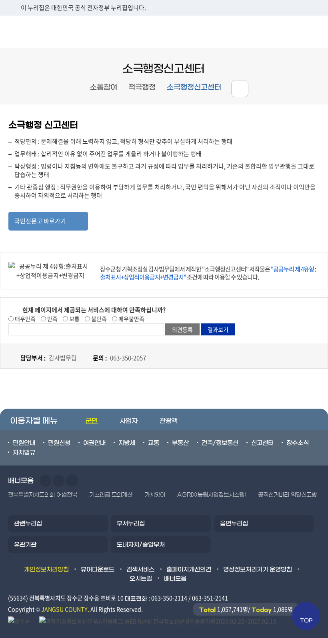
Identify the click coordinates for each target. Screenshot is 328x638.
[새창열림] (19, 620)
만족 (52, 319)
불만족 (98, 319)
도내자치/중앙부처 (141, 544)
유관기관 (25, 544)
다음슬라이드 (59, 481)
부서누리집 (131, 523)
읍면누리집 (234, 523)
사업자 (129, 421)
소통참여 (103, 87)
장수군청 (32, 32)
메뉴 (276, 31)
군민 (92, 421)
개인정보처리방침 (46, 569)
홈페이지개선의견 (188, 569)
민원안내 (24, 443)
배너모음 (175, 578)
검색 (312, 31)
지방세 (126, 443)
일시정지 (72, 481)
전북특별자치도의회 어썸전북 (42, 495)
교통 (153, 443)
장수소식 (297, 443)
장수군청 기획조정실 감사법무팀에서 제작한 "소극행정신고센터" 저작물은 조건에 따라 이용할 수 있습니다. (208, 273)
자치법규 (24, 452)
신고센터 (262, 443)
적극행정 (142, 87)
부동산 (180, 443)
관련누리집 (28, 523)
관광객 (169, 421)
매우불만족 (130, 319)
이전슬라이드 (46, 481)
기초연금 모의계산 (110, 495)
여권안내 (94, 443)
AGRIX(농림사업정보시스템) (211, 495)
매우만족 (25, 319)
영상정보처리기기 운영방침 (257, 569)
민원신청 (59, 443)
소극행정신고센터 (194, 87)
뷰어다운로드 (97, 569)
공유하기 (239, 88)
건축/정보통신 (220, 443)
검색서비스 (140, 569)
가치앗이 (154, 495)
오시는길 (141, 578)
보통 (74, 319)
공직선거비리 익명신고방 (287, 495)
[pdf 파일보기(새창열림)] (157, 620)
